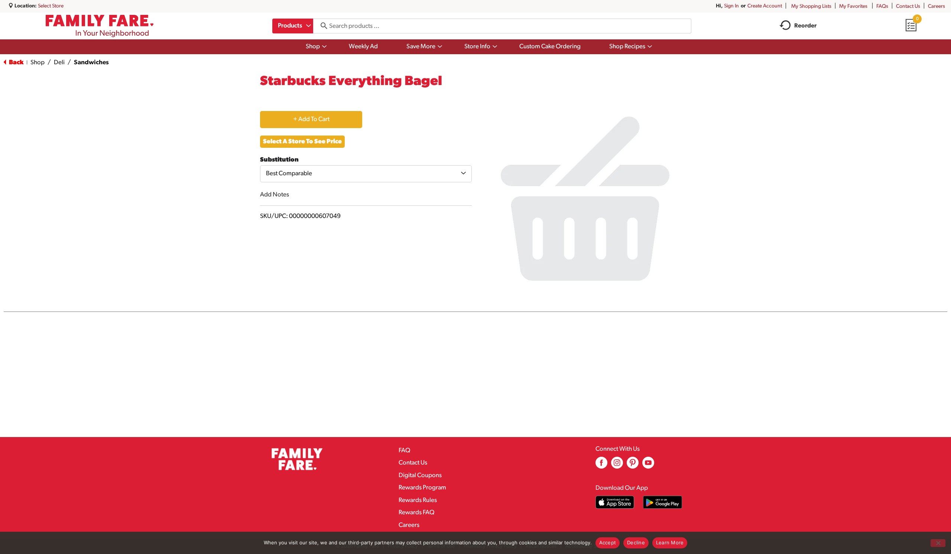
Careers (936, 6)
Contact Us (908, 6)
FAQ (404, 450)
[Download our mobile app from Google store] (662, 502)
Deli (59, 62)
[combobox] (292, 26)
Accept (607, 542)
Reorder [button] (805, 26)
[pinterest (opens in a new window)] (633, 465)
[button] (311, 119)
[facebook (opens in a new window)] (601, 465)
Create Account (764, 6)
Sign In (731, 6)
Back (15, 62)
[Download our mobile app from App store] (614, 502)
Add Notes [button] (274, 195)
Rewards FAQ (416, 512)
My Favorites (853, 6)
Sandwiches (91, 62)
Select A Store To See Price (302, 141)
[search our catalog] (321, 26)
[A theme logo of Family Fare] (100, 26)
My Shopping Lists (811, 6)
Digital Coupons (420, 475)
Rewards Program (422, 488)
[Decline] (938, 543)
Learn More (670, 542)
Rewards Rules (418, 500)
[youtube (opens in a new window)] (648, 465)
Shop (37, 62)
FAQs (882, 6)
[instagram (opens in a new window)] (617, 465)
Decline (636, 542)
